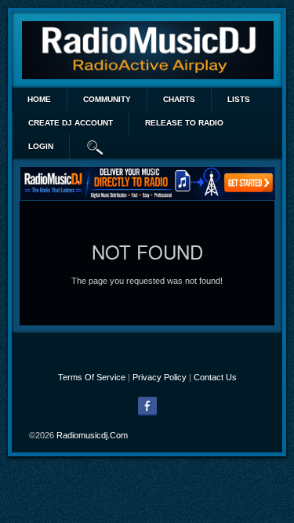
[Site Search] (96, 146)
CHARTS (179, 99)
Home (39, 99)
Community (107, 99)
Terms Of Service (91, 377)
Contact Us (215, 377)
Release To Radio (184, 122)
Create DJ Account (70, 122)
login (40, 146)
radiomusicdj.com (92, 435)
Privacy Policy (159, 377)
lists (238, 99)
